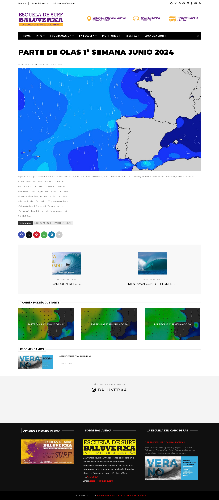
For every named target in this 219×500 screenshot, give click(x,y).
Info (39, 36)
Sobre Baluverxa (39, 3)
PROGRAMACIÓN (61, 36)
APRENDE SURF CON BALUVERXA (75, 356)
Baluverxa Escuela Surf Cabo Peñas (33, 64)
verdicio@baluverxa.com (101, 480)
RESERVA (131, 36)
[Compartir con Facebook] (21, 234)
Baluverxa (112, 390)
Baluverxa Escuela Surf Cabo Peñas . (122, 495)
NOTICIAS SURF (42, 222)
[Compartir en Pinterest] (36, 234)
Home (21, 3)
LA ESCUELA (86, 36)
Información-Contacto (64, 3)
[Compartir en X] (29, 234)
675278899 (92, 476)
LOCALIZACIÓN (154, 36)
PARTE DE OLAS (62, 222)
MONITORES (110, 36)
